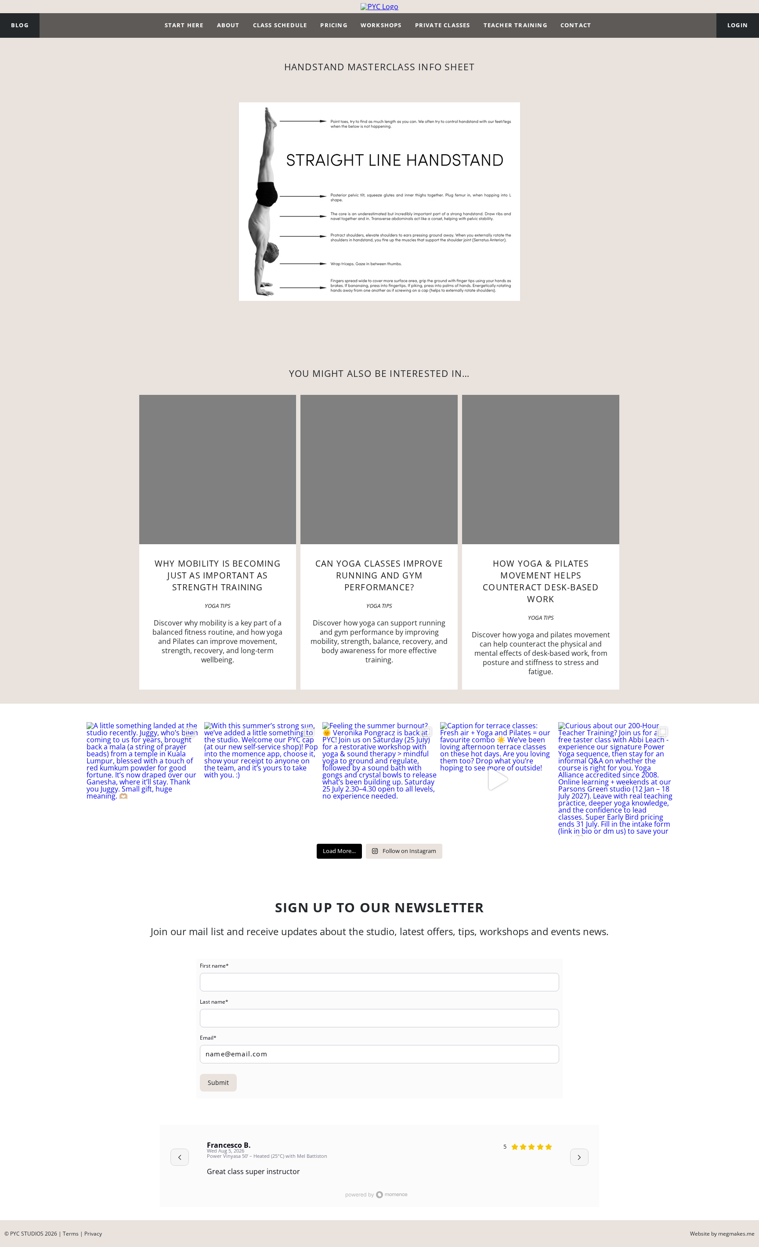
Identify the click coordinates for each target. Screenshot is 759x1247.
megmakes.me (736, 1233)
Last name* (214, 1001)
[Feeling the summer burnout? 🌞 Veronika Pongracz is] (379, 779)
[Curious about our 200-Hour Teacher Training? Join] (615, 779)
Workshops (381, 25)
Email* (208, 1037)
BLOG (20, 25)
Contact (575, 25)
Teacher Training (515, 25)
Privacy (93, 1233)
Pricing (333, 25)
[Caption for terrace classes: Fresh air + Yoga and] (497, 779)
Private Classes (442, 25)
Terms (71, 1233)
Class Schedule (280, 25)
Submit (218, 1082)
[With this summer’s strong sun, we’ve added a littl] (261, 779)
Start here (184, 25)
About (228, 25)
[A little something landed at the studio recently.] (144, 779)
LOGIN (737, 25)
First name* (214, 965)
